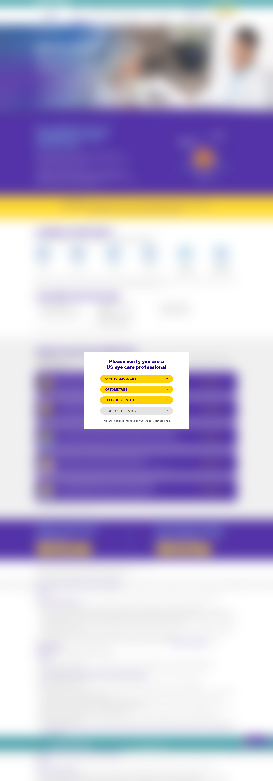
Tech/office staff (120, 400)
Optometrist (116, 389)
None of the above (122, 411)
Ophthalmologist (121, 379)
